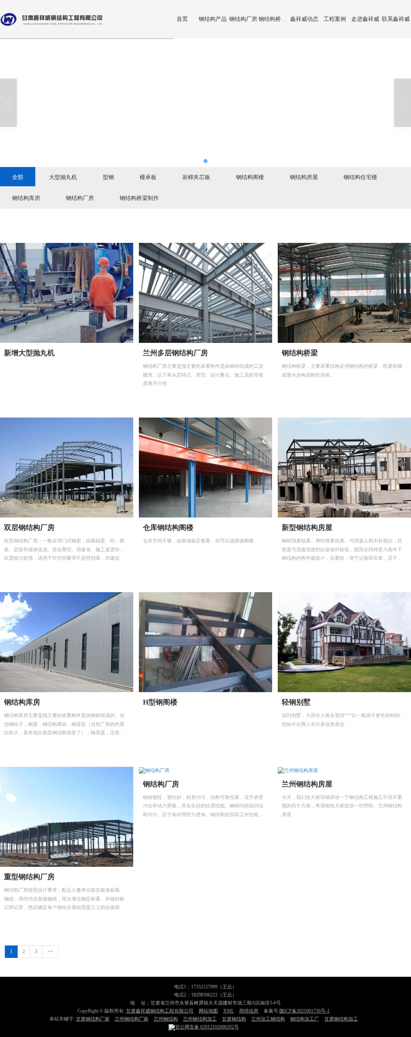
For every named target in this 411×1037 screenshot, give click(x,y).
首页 (182, 19)
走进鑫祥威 (365, 19)
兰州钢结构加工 (200, 1019)
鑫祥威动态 (304, 19)
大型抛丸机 (63, 177)
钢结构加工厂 (304, 1019)
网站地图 (208, 1011)
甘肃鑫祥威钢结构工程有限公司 (159, 1011)
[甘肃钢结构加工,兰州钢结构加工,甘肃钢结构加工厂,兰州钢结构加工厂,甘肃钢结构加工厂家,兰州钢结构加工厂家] (205, 103)
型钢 (108, 177)
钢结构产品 (213, 19)
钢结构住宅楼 (360, 177)
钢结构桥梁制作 (273, 19)
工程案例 (335, 19)
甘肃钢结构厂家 (93, 1019)
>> (50, 951)
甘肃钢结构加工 (341, 1019)
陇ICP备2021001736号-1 (304, 1011)
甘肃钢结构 (234, 1019)
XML (228, 1011)
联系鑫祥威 (396, 19)
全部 (17, 177)
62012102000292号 (207, 1027)
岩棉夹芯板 (196, 177)
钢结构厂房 (243, 19)
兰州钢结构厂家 (132, 1019)
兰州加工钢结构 (268, 1019)
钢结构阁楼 (250, 177)
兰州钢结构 (166, 1019)
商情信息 (248, 1011)
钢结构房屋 (304, 177)
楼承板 (148, 177)
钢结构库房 (26, 198)
